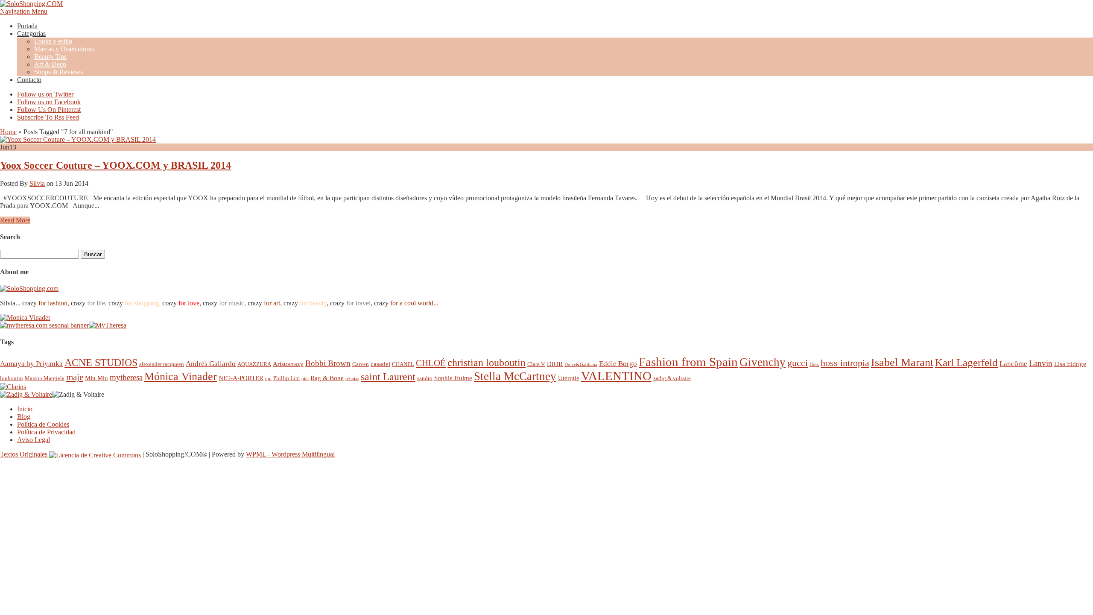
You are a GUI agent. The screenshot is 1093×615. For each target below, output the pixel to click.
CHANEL (403, 364)
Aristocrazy (288, 363)
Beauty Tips (50, 56)
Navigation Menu (23, 11)
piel (305, 378)
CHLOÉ (431, 363)
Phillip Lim (286, 378)
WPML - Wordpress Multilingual (290, 454)
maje (74, 377)
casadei (380, 363)
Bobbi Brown (328, 363)
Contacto (29, 79)
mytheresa (126, 377)
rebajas (352, 378)
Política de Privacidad (46, 432)
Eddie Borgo (618, 364)
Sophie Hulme (453, 377)
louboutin (11, 378)
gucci (797, 362)
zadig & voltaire (672, 378)
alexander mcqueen (161, 364)
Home (8, 131)
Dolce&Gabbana (580, 364)
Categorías (31, 33)
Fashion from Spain (688, 362)
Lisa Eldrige (1070, 363)
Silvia (37, 183)
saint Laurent (388, 376)
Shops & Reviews (58, 72)
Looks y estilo (53, 41)
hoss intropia (845, 362)
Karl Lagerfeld (966, 362)
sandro (425, 378)
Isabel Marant (902, 362)
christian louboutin (486, 362)
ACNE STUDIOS (100, 362)
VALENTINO (616, 376)
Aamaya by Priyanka (31, 364)
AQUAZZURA (254, 364)
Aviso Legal (33, 439)
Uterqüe (568, 377)
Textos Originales (24, 454)
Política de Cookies (43, 424)
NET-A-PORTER (241, 377)
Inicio (24, 409)
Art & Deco (50, 64)
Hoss (814, 364)
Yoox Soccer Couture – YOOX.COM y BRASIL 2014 (115, 165)
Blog (23, 416)
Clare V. (536, 364)
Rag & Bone (327, 377)
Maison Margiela (44, 378)
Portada (27, 25)
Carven (360, 364)
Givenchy (762, 362)
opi (268, 378)
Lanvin (1040, 363)
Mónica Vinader (180, 376)
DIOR (555, 363)
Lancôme (1013, 364)
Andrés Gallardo (211, 364)
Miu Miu (96, 377)
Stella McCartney (515, 376)
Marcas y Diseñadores (64, 49)
